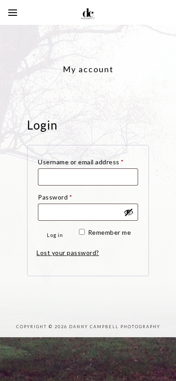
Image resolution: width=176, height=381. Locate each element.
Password (68, 197)
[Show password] (129, 212)
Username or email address (88, 162)
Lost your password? (68, 252)
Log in (55, 235)
